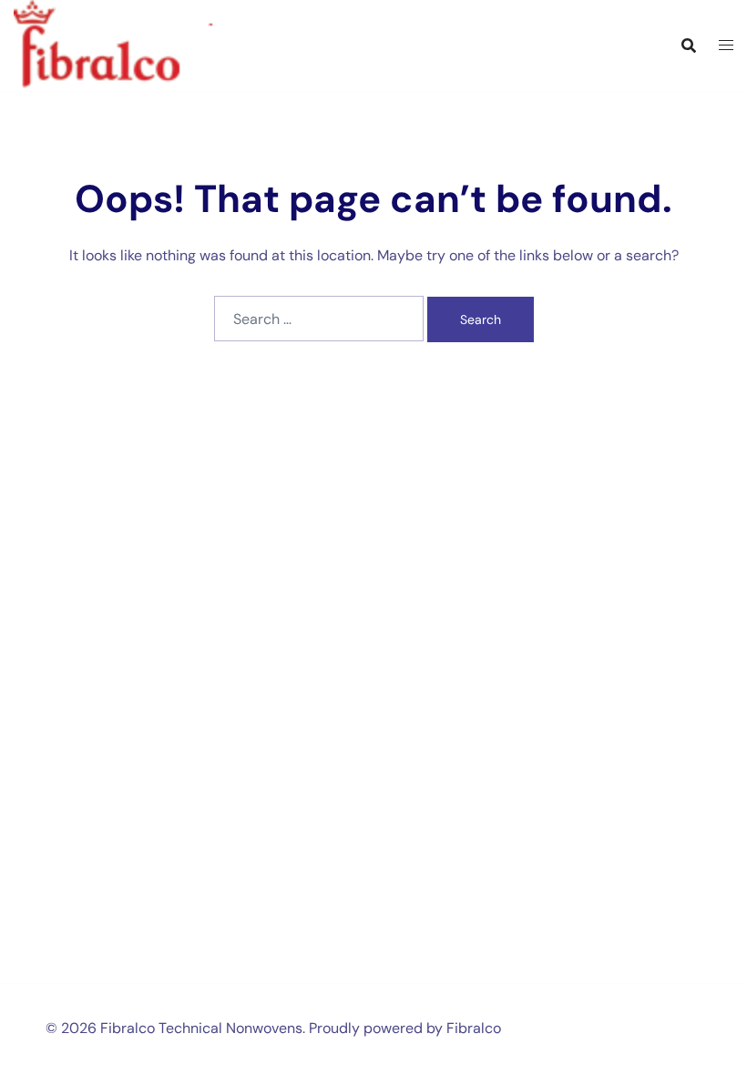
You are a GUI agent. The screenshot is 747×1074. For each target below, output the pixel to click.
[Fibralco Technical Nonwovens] (132, 44)
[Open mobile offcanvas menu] (726, 46)
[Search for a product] (688, 45)
